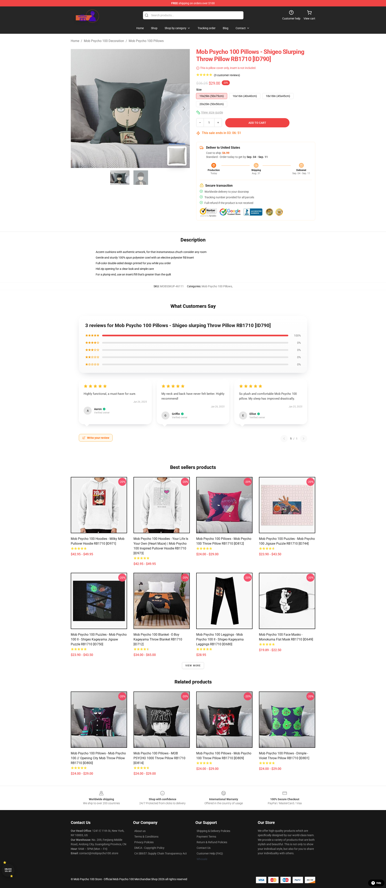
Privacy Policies (144, 842)
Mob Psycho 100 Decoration (104, 41)
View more (193, 665)
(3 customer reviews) (227, 75)
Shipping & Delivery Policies (213, 831)
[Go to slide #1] (119, 177)
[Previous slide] (77, 108)
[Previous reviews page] (284, 438)
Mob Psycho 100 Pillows (146, 41)
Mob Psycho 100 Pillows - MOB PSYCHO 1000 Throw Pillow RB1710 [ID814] (159, 758)
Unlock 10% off (8, 870)
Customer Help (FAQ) (210, 853)
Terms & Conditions (146, 836)
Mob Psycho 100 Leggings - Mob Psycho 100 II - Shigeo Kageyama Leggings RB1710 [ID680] (220, 639)
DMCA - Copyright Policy (149, 847)
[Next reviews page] (303, 438)
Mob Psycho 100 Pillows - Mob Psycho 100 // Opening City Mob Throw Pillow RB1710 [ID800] (98, 758)
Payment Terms (206, 836)
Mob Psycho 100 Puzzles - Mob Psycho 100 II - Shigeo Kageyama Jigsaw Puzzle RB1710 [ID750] (99, 639)
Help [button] (378, 883)
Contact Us (203, 847)
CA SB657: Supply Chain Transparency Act (160, 853)
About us (140, 831)
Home (75, 41)
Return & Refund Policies (212, 842)
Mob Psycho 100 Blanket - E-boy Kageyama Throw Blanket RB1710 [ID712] (157, 639)
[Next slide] (183, 108)
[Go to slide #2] (140, 177)
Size (199, 89)
